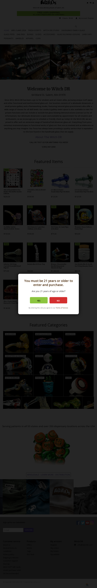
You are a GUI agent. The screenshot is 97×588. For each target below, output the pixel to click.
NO (58, 300)
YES (38, 300)
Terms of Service (62, 308)
